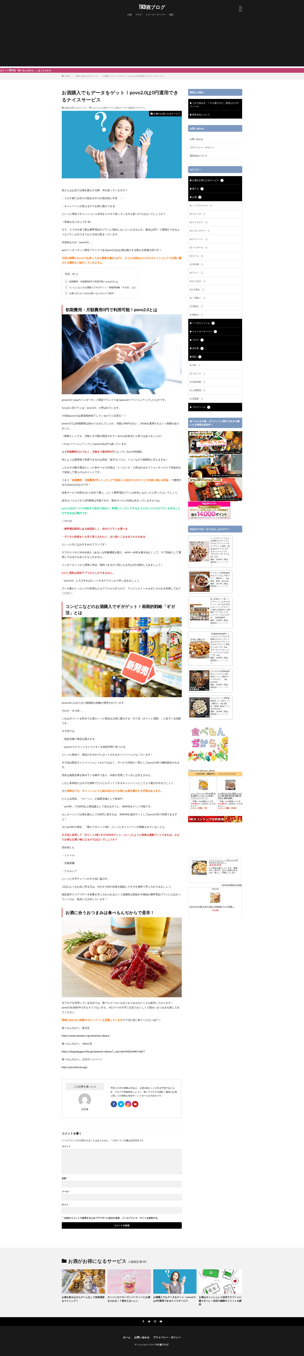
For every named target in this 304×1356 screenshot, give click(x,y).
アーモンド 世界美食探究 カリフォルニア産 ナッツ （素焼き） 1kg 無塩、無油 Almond (220, 577)
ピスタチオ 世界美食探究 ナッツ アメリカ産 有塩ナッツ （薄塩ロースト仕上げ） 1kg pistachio (220, 676)
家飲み (197, 314)
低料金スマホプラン (137, 108)
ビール (197, 255)
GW (196, 365)
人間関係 (198, 390)
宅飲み (197, 306)
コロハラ (198, 373)
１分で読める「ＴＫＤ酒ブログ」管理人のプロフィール (214, 105)
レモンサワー (200, 230)
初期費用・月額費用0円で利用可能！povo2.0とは (92, 281)
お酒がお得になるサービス (86, 76)
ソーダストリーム (203, 323)
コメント (66, 1146)
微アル (197, 188)
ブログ (138, 14)
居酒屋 (197, 398)
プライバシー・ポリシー (202, 147)
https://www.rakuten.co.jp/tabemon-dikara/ (86, 1035)
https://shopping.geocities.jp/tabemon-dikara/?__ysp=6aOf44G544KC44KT (103, 1051)
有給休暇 (198, 381)
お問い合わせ (196, 139)
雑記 (171, 14)
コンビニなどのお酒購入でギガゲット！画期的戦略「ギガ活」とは (101, 287)
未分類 (197, 348)
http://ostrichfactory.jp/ (75, 1067)
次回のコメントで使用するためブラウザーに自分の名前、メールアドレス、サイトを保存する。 (112, 1218)
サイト (65, 1205)
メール (66, 1191)
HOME (67, 76)
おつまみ (198, 281)
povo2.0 (97, 108)
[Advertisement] (152, 44)
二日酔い (198, 297)
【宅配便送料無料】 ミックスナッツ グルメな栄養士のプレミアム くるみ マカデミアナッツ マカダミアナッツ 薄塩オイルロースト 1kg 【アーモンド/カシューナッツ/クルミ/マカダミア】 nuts (220, 644)
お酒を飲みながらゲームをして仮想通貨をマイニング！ (83, 1299)
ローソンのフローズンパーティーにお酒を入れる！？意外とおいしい (129, 1299)
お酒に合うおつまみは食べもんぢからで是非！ (91, 293)
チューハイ (199, 239)
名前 (64, 1178)
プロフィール (200, 407)
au (92, 108)
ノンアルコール (201, 205)
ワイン (197, 272)
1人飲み (198, 289)
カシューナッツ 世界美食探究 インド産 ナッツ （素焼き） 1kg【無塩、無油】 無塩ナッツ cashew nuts (220, 703)
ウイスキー (199, 222)
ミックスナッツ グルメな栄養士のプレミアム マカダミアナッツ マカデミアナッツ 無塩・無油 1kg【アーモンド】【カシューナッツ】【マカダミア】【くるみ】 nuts (220, 547)
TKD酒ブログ (152, 7)
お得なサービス (121, 108)
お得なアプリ (108, 108)
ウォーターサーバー (156, 14)
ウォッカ (198, 213)
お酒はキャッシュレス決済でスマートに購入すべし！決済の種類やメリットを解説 (220, 1301)
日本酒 (197, 264)
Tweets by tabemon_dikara (201, 770)
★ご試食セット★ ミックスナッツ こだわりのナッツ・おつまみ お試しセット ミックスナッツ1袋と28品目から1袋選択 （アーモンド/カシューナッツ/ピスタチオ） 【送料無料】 (220, 608)
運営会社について (201, 114)
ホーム (127, 1337)
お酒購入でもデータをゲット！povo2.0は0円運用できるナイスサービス (133, 76)
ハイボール (199, 247)
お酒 (129, 14)
